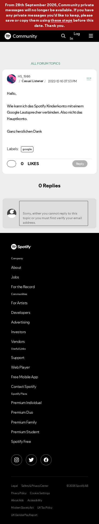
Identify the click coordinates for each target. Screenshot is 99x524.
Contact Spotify (23, 386)
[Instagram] (16, 459)
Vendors (18, 341)
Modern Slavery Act (22, 508)
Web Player (20, 367)
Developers (20, 312)
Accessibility (34, 500)
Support (17, 357)
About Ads (17, 500)
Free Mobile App (24, 376)
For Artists (19, 302)
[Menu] (90, 36)
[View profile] (11, 78)
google (27, 149)
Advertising (20, 322)
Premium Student (25, 431)
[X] (31, 459)
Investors (18, 331)
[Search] (63, 36)
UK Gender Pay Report (24, 515)
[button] (88, 78)
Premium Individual (26, 402)
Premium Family (24, 422)
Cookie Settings (40, 493)
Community (25, 36)
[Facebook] (46, 459)
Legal (14, 486)
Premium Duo (22, 412)
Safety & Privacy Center (34, 486)
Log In (75, 36)
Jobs (15, 277)
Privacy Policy (18, 493)
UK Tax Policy (44, 508)
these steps (61, 20)
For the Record (23, 286)
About (16, 267)
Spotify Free (21, 441)
